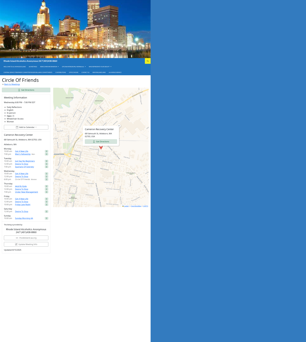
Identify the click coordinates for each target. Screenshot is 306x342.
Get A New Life (21, 151)
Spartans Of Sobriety (24, 166)
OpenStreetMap (136, 206)
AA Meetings (33, 66)
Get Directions (27, 90)
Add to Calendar (27, 127)
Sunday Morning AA (24, 218)
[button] (101, 147)
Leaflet (126, 206)
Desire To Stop (21, 164)
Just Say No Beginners (25, 161)
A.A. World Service (115, 72)
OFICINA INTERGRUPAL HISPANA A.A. (73, 66)
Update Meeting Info (27, 244)
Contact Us (85, 72)
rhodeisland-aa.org (27, 238)
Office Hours (73, 72)
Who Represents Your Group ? (99, 66)
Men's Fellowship (23, 154)
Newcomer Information (48, 66)
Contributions (60, 72)
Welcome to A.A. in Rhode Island (15, 66)
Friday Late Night (22, 204)
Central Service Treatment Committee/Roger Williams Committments (28, 72)
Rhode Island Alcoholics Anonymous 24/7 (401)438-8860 (30, 61)
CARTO (145, 206)
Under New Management (26, 192)
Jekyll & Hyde (21, 186)
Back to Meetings (12, 84)
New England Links (99, 72)
